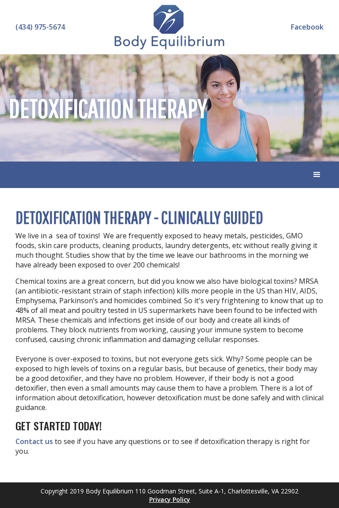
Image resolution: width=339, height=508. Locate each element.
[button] (317, 175)
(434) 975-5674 (40, 27)
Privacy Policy (169, 499)
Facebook (307, 27)
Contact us (34, 441)
